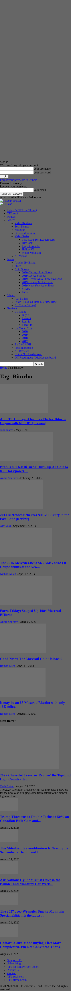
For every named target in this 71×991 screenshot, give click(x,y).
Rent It (26, 321)
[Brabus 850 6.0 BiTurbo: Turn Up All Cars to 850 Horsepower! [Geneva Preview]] (26, 459)
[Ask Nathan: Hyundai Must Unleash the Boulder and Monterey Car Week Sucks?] (9, 872)
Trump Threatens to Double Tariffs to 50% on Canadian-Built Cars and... (34, 819)
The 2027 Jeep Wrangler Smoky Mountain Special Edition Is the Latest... (32, 913)
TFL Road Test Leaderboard (38, 239)
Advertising (14, 963)
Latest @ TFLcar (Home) (22, 210)
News (10, 259)
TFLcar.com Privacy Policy (23, 966)
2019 (25, 334)
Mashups (20, 229)
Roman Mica (7, 665)
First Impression (24, 347)
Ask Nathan (21, 298)
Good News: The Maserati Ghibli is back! (31, 659)
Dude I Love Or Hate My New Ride (36, 301)
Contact (11, 973)
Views (11, 295)
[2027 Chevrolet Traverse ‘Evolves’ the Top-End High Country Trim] (29, 768)
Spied (18, 265)
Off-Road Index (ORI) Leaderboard (35, 357)
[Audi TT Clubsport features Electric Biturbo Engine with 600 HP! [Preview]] (24, 412)
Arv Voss (5, 525)
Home (3, 367)
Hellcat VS (28, 249)
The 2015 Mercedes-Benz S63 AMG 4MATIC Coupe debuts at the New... (34, 565)
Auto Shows (22, 269)
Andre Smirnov (9, 478)
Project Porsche (31, 246)
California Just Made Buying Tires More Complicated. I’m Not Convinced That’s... (31, 945)
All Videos (21, 256)
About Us (13, 970)
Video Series (22, 236)
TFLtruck (12, 213)
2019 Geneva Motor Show (37, 282)
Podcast (11, 216)
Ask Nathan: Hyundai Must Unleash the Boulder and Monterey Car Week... (30, 882)
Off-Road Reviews (25, 233)
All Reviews (22, 351)
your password (42, 172)
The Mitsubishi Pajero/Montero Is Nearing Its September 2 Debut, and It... (34, 850)
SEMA (26, 288)
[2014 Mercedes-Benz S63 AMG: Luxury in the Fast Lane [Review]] (21, 507)
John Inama (6, 430)
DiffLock (27, 242)
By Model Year (23, 328)
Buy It (25, 315)
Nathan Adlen (8, 573)
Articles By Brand (25, 262)
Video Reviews (23, 223)
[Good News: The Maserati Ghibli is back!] (23, 651)
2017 (25, 341)
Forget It (27, 324)
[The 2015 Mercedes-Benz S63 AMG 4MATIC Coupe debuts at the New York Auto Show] (26, 555)
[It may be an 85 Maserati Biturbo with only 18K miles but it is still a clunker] (23, 695)
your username (42, 168)
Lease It (26, 318)
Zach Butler (7, 786)
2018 (25, 337)
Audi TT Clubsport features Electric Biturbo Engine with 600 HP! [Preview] (33, 421)
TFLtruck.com (15, 976)
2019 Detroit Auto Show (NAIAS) (42, 278)
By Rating (20, 311)
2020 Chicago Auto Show (37, 272)
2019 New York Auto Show (38, 285)
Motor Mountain (31, 252)
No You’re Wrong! (25, 305)
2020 (25, 331)
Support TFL (14, 960)
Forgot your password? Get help (18, 179)
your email (40, 189)
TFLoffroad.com (17, 979)
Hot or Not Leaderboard (28, 354)
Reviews (12, 308)
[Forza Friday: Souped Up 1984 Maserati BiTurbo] (26, 603)
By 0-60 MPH (23, 344)
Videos (11, 219)
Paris (24, 292)
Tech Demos (22, 226)
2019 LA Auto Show (34, 275)
